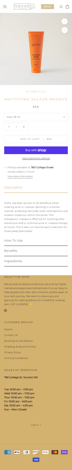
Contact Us (11, 335)
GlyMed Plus (36, 91)
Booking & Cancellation (18, 340)
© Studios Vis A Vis (36, 432)
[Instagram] (5, 310)
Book (47, 6)
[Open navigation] (5, 6)
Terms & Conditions (16, 358)
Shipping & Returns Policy (20, 346)
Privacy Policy (12, 352)
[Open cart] (67, 6)
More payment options (36, 158)
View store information (20, 176)
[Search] (61, 6)
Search (8, 329)
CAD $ (34, 425)
